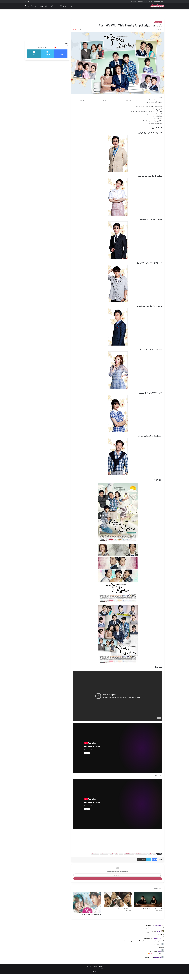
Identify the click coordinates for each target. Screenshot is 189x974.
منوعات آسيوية (30, 6)
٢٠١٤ (154, 853)
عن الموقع (150, 1)
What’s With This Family (129, 853)
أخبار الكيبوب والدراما (63, 6)
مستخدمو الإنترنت (53, 6)
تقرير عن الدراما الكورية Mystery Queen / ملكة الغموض (150, 909)
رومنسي (121, 853)
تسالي (36, 6)
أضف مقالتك (133, 1)
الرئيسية (70, 6)
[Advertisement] (94, 13)
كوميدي (111, 853)
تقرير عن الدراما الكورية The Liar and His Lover (91, 914)
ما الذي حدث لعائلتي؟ (104, 853)
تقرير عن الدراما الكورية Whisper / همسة (123, 909)
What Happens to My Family (141, 853)
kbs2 (150, 853)
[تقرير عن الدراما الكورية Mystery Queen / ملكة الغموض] (148, 899)
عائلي (116, 853)
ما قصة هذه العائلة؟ (95, 853)
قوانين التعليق (140, 1)
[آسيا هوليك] (157, 6)
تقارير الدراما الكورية (158, 22)
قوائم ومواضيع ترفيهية (43, 6)
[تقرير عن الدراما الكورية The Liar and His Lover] (87, 902)
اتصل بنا (145, 1)
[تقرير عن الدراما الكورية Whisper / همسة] (118, 899)
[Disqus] (117, 941)
